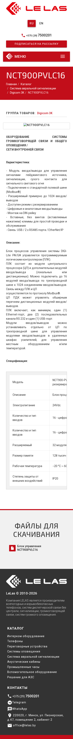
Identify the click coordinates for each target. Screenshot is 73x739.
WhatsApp (17, 709)
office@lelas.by (21, 725)
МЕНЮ (20, 56)
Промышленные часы (23, 667)
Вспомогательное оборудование (32, 672)
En (41, 23)
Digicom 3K (17, 92)
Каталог (26, 84)
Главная (11, 84)
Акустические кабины (23, 661)
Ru (32, 23)
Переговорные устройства (27, 646)
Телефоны (15, 641)
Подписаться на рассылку (36, 43)
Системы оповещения (23, 651)
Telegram (16, 702)
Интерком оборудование (26, 636)
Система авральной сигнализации (33, 88)
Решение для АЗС (20, 677)
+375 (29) (36, 35)
